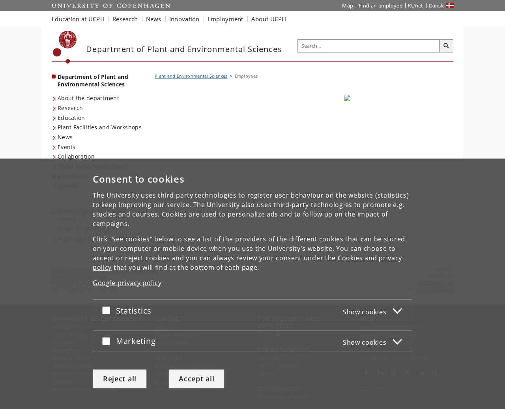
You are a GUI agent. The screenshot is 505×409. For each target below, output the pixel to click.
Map (347, 5)
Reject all (120, 378)
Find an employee (380, 5)
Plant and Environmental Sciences (191, 76)
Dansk (436, 5)
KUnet (415, 5)
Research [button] (125, 19)
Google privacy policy (127, 282)
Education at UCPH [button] (78, 19)
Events (67, 147)
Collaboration (76, 156)
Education (71, 117)
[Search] (446, 46)
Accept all (196, 378)
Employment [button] (225, 19)
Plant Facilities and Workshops (100, 127)
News (65, 137)
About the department (88, 98)
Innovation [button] (184, 19)
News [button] (153, 19)
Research (70, 108)
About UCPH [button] (268, 19)
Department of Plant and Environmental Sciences (93, 80)
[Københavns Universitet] (65, 47)
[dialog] (252, 284)
